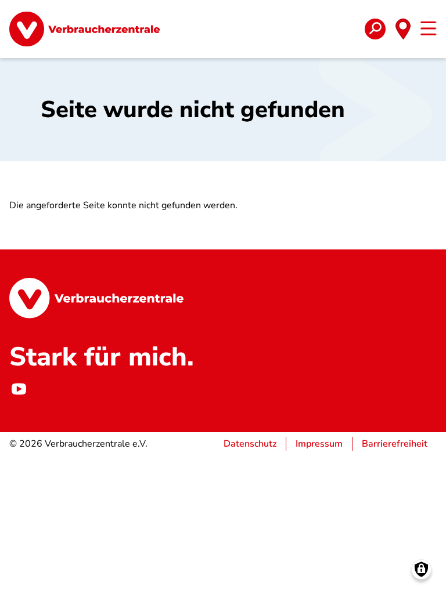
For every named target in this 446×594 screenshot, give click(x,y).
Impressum (319, 443)
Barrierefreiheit (394, 443)
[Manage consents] (421, 569)
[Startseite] (84, 29)
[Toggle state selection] (403, 29)
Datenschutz (250, 443)
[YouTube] (18, 389)
